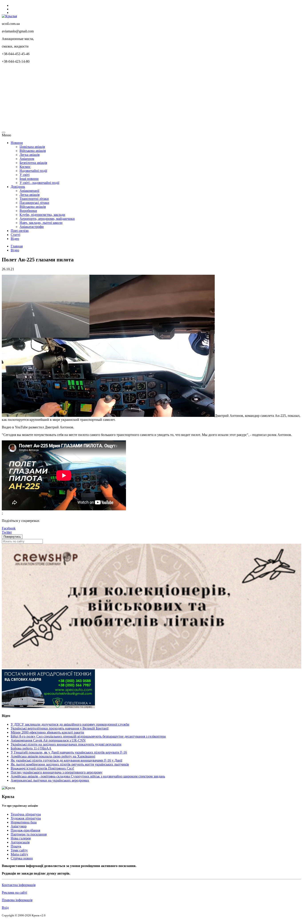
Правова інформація (17, 900)
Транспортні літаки (34, 199)
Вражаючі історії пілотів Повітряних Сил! (42, 768)
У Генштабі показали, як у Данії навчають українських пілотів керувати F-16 (69, 752)
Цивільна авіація (32, 147)
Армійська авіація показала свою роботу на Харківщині (53, 756)
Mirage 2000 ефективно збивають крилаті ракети (47, 732)
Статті (15, 235)
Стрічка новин (22, 858)
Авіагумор (19, 826)
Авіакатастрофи (32, 227)
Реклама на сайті (14, 892)
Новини (17, 143)
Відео (15, 239)
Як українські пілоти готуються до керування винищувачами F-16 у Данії (66, 760)
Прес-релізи (20, 231)
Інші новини (29, 179)
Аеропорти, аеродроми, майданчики (47, 219)
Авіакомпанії (29, 191)
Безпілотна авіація (33, 163)
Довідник (18, 187)
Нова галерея (21, 838)
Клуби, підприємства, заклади (42, 215)
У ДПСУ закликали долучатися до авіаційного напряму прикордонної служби (70, 724)
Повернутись (12, 536)
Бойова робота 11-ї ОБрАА (31, 748)
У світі (25, 175)
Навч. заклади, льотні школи (41, 223)
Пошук (16, 846)
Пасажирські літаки (34, 203)
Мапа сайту (19, 854)
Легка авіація (29, 155)
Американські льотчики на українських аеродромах (50, 780)
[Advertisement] (135, 98)
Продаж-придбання (25, 830)
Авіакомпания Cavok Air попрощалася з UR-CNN (48, 740)
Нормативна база (24, 822)
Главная (17, 246)
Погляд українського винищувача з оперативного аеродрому (56, 772)
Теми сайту (19, 850)
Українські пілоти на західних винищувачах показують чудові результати (66, 744)
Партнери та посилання (29, 834)
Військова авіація (33, 151)
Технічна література (26, 814)
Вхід (5, 907)
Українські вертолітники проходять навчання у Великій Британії (59, 728)
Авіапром (27, 159)
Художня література (26, 818)
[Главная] (9, 16)
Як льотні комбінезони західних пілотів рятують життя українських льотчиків (70, 764)
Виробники (28, 211)
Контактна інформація (18, 885)
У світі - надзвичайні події (39, 183)
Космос (25, 167)
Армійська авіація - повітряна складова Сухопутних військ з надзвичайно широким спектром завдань (88, 776)
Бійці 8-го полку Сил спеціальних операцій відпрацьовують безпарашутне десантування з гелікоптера (88, 736)
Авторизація (20, 842)
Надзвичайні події (33, 171)
